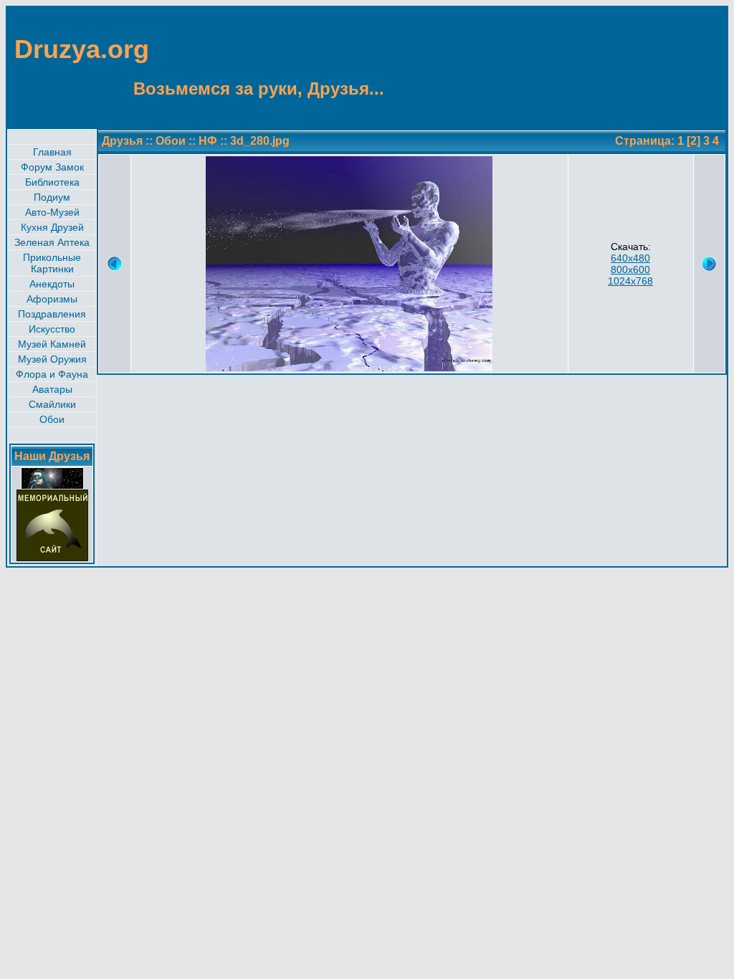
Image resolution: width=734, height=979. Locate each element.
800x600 (630, 269)
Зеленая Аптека (52, 242)
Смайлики (52, 404)
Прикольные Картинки (52, 263)
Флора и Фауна (52, 374)
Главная (52, 152)
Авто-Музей (52, 212)
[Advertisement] (656, 66)
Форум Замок (52, 167)
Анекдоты (52, 284)
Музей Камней (52, 344)
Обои (52, 419)
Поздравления (52, 314)
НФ (208, 141)
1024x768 (630, 281)
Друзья (122, 141)
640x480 (630, 258)
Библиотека (52, 182)
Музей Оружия (52, 359)
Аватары (52, 389)
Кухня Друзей (52, 227)
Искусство (52, 329)
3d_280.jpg (260, 141)
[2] (693, 141)
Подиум (52, 197)
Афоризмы (52, 299)
